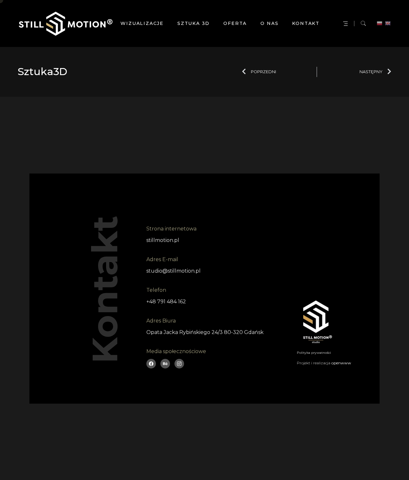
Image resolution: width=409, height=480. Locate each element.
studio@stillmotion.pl (173, 271)
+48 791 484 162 (166, 301)
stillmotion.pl (162, 240)
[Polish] (379, 23)
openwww (341, 362)
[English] (387, 23)
